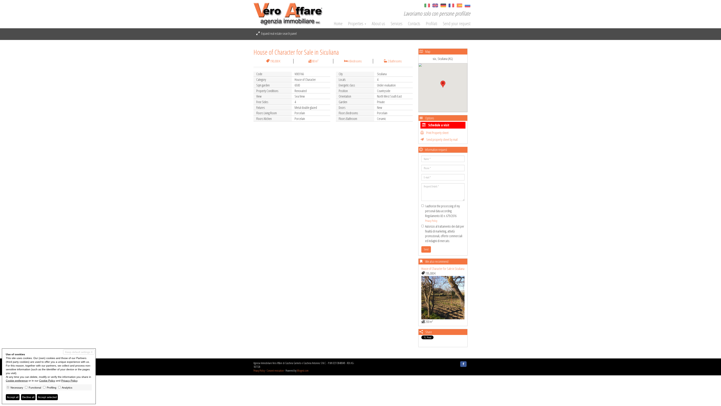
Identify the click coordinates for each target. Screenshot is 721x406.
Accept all (12, 397)
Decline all (28, 397)
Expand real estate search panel (279, 33)
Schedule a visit (438, 125)
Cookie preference (17, 380)
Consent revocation (275, 370)
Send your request (456, 23)
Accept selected (47, 397)
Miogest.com (302, 370)
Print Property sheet (437, 132)
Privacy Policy (431, 221)
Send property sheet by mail (442, 139)
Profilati (431, 23)
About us (378, 23)
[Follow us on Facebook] (463, 364)
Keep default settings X (79, 352)
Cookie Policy (47, 380)
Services (396, 23)
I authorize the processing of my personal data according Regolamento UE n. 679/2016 (442, 213)
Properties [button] (356, 23)
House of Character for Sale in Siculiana (442, 268)
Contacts (414, 23)
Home (338, 23)
